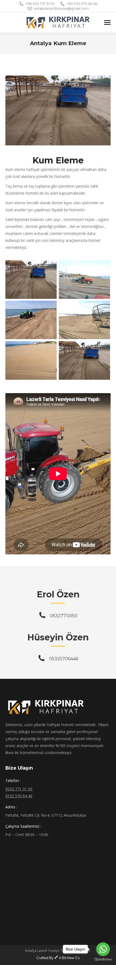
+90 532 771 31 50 (40, 4)
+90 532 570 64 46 (82, 4)
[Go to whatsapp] (103, 949)
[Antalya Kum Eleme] (31, 279)
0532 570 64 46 (18, 795)
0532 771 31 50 (18, 788)
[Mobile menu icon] (107, 22)
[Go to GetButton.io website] (103, 959)
